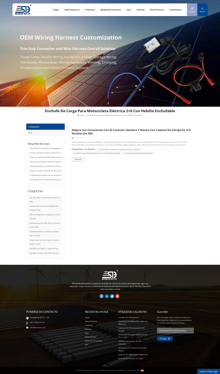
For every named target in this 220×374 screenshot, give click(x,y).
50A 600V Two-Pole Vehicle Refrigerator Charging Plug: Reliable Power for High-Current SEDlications (46, 148)
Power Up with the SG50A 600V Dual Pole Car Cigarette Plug (46, 157)
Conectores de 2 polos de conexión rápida (132, 349)
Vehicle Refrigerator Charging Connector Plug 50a (44, 217)
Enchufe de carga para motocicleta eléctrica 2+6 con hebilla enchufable (97, 153)
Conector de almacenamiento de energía (131, 329)
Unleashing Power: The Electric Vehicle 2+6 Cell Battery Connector (46, 166)
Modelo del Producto (110, 9)
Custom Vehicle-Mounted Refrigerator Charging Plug (43, 208)
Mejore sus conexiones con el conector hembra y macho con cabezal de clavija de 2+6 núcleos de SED (131, 131)
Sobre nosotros (72, 9)
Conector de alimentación (128, 317)
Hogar (87, 317)
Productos (90, 9)
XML (86, 345)
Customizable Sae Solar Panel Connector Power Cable (44, 225)
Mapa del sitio (90, 337)
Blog (30, 133)
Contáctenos (175, 9)
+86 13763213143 (37, 322)
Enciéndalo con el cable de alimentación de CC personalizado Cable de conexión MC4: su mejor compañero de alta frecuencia (46, 179)
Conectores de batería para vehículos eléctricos (133, 322)
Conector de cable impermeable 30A (133, 354)
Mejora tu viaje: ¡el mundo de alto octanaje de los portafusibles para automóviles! (46, 171)
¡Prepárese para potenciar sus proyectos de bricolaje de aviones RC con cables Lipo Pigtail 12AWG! (46, 175)
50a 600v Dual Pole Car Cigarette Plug (43, 248)
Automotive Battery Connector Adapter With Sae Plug (44, 233)
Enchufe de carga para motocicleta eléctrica (138, 153)
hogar (56, 9)
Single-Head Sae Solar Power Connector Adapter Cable (44, 242)
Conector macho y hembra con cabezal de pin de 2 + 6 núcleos (119, 149)
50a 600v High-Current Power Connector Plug (44, 200)
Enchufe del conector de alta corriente (130, 342)
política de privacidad (93, 341)
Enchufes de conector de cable (130, 358)
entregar (163, 338)
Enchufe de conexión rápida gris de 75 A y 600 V (132, 335)
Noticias (140, 9)
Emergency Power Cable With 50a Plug (44, 253)
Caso (128, 9)
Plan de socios (157, 9)
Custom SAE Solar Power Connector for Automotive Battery (46, 153)
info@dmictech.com (37, 327)
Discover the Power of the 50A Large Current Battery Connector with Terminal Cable (46, 162)
